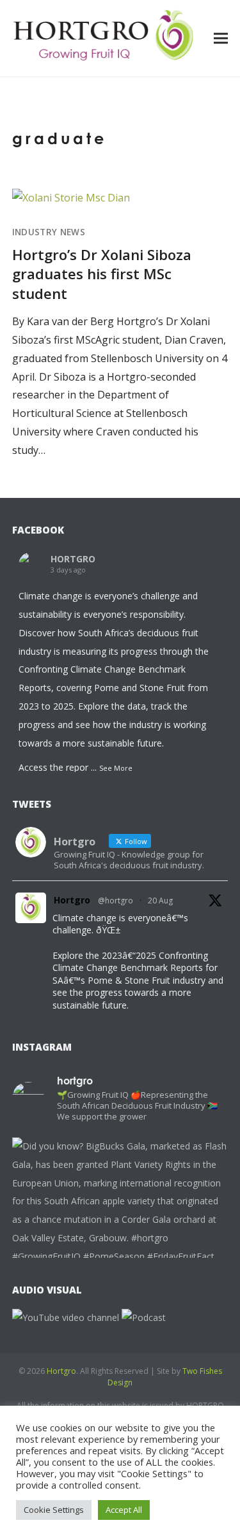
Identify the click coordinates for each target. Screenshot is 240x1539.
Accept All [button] (124, 1509)
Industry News (48, 232)
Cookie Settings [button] (54, 1509)
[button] (221, 38)
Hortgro (72, 900)
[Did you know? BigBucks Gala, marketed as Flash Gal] (120, 1245)
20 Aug (160, 900)
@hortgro (115, 900)
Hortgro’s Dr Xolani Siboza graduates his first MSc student (101, 274)
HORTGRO (73, 559)
